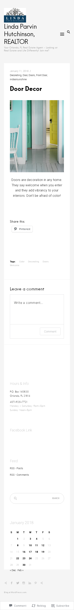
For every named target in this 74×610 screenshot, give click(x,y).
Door (25, 75)
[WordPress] (41, 583)
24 (30, 558)
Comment (50, 331)
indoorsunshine (18, 79)
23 (23, 558)
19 (42, 551)
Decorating (16, 75)
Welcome (14, 265)
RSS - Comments (19, 474)
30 (23, 564)
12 (42, 545)
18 (36, 551)
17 (30, 551)
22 (17, 558)
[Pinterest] (35, 583)
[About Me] (5, 583)
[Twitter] (18, 583)
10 (30, 545)
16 (23, 551)
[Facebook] (11, 583)
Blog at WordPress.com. (15, 592)
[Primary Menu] (62, 34)
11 (36, 545)
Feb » (20, 570)
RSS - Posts (16, 468)
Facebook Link (21, 430)
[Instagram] (23, 583)
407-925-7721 (18, 401)
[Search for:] (37, 498)
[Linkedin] (30, 583)
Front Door (41, 75)
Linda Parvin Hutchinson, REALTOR (20, 33)
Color (21, 261)
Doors (32, 75)
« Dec (13, 570)
